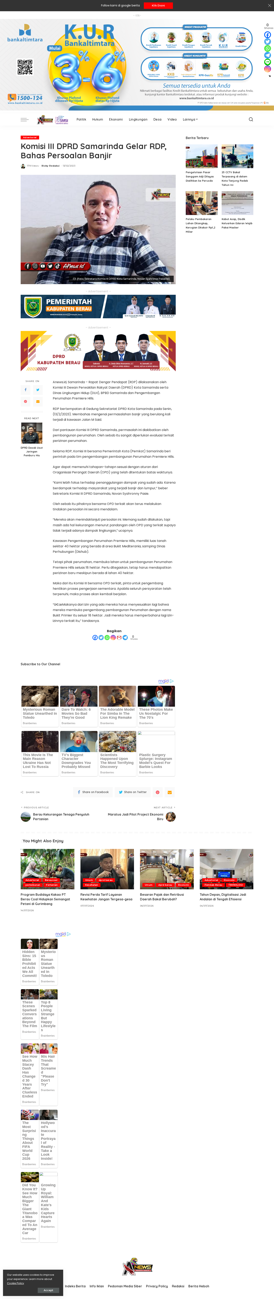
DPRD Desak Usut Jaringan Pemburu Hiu (32, 451)
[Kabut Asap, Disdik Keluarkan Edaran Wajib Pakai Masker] (237, 203)
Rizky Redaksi (51, 165)
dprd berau (106, 880)
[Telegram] (125, 637)
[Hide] (269, 76)
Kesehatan (91, 884)
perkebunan (32, 884)
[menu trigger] (27, 120)
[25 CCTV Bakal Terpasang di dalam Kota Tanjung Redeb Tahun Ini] (237, 156)
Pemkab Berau (213, 884)
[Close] (270, 6)
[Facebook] (25, 390)
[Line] (267, 62)
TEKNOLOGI (235, 884)
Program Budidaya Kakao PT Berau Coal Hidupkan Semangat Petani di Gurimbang (45, 899)
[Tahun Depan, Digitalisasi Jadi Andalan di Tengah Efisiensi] (227, 869)
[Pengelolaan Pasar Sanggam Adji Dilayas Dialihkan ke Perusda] (201, 156)
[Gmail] (119, 637)
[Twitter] (38, 390)
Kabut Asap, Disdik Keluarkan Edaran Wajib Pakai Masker (237, 223)
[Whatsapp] (107, 637)
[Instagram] (113, 637)
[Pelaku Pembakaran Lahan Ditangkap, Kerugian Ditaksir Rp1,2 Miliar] (201, 203)
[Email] (38, 401)
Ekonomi (183, 884)
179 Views (33, 165)
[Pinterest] (25, 401)
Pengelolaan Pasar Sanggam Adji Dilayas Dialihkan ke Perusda (200, 176)
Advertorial (30, 137)
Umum (89, 880)
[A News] (52, 120)
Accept (48, 1290)
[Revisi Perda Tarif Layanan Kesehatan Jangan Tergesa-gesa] (107, 869)
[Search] (251, 120)
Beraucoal (51, 880)
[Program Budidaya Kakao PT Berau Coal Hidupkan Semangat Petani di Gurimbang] (47, 869)
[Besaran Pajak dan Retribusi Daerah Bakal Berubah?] (167, 869)
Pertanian (52, 884)
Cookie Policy (15, 1283)
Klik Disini (158, 5)
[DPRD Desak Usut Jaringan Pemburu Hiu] (31, 433)
